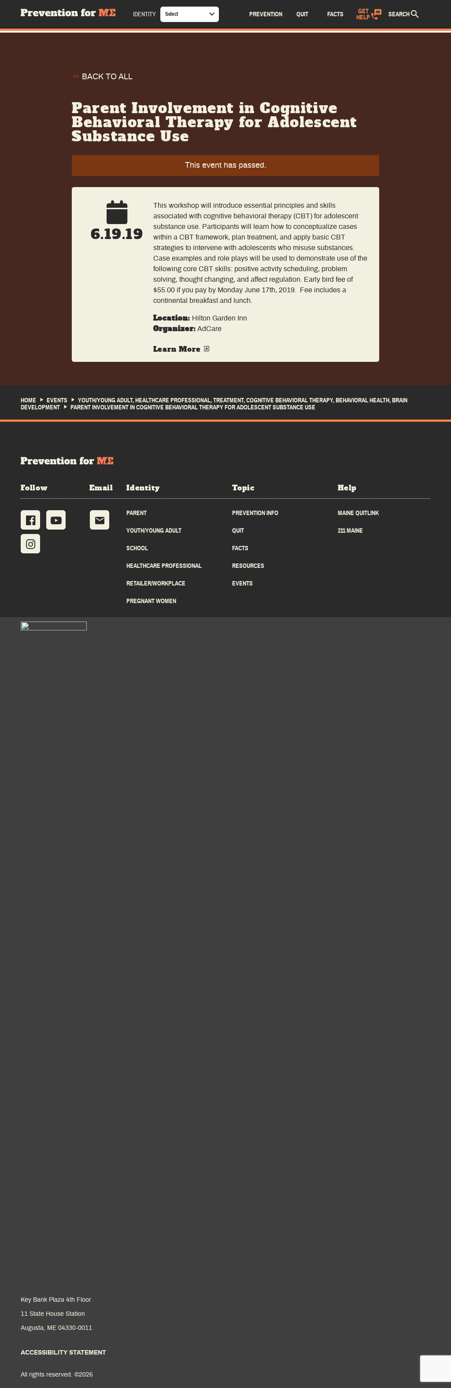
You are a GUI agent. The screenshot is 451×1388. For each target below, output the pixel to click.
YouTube (56, 520)
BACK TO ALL (106, 77)
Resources (248, 566)
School (137, 548)
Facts (240, 548)
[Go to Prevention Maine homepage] (67, 460)
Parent (136, 513)
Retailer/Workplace (155, 583)
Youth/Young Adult (153, 530)
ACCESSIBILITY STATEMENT (63, 1353)
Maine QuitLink (358, 513)
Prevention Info (255, 513)
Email (99, 520)
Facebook (30, 520)
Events (242, 583)
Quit (238, 530)
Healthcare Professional (164, 566)
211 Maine (350, 530)
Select (171, 14)
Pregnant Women (151, 601)
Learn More (178, 349)
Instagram (30, 543)
